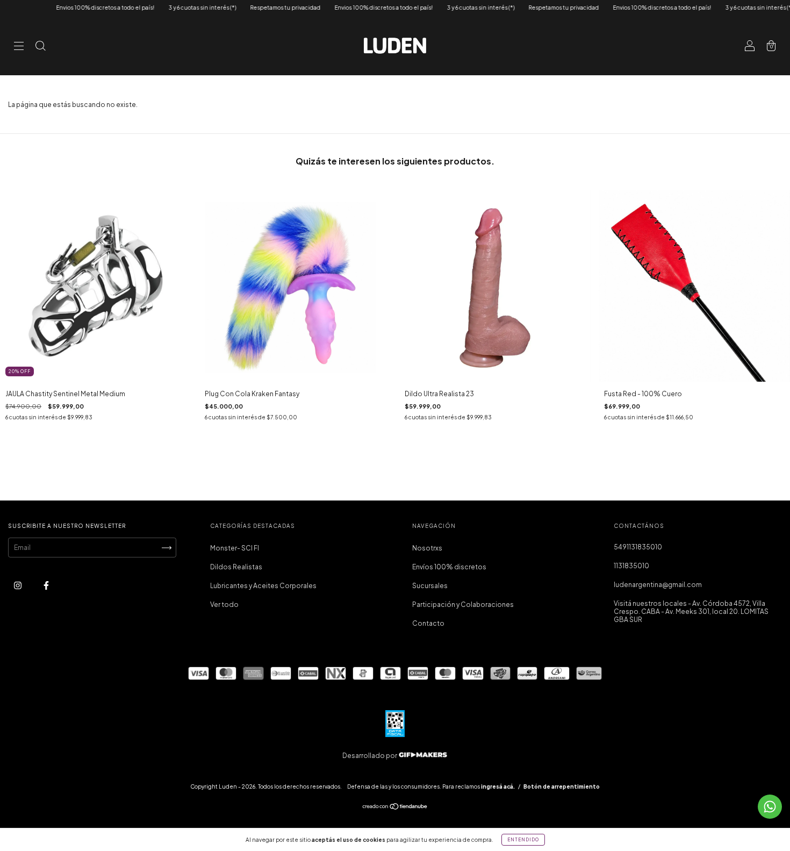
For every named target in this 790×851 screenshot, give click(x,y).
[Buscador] (40, 47)
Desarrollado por (370, 756)
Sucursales (430, 586)
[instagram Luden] (18, 586)
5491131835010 (638, 547)
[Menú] (18, 47)
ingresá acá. (498, 786)
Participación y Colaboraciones (463, 604)
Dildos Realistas (236, 567)
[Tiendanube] (395, 808)
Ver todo (224, 604)
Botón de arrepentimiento (561, 786)
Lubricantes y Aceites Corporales (263, 586)
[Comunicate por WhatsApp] (770, 807)
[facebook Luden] (46, 586)
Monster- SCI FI (234, 548)
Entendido (523, 839)
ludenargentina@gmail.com (658, 585)
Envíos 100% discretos (449, 567)
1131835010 (631, 566)
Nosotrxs (427, 548)
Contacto (428, 623)
